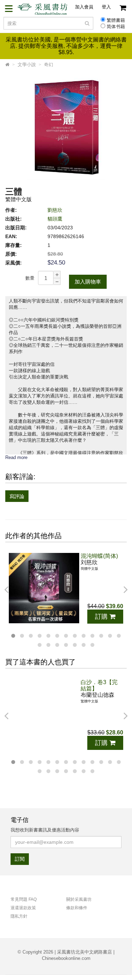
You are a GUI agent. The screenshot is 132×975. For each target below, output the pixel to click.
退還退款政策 (23, 907)
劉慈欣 (55, 210)
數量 (29, 278)
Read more (16, 457)
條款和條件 (76, 907)
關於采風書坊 (79, 899)
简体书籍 (116, 26)
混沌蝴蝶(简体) (99, 556)
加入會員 (84, 6)
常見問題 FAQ (24, 899)
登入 (106, 6)
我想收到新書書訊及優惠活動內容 (45, 830)
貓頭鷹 (55, 219)
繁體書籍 (116, 20)
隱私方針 (19, 916)
